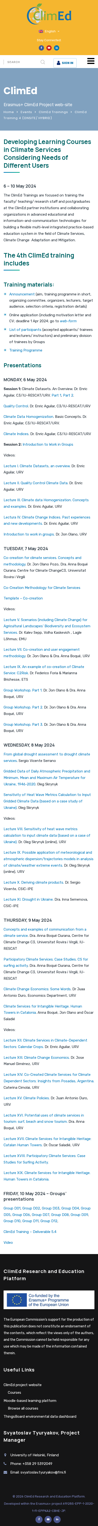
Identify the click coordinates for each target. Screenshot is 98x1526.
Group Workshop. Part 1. (23, 690)
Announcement (22, 294)
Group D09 (79, 1215)
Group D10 (12, 1221)
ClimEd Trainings (53, 112)
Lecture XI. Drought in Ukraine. (29, 899)
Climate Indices (16, 434)
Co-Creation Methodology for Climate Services (42, 588)
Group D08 (60, 1215)
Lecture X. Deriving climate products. (34, 882)
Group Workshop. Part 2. (23, 707)
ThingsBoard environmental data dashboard (40, 1416)
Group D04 (70, 1208)
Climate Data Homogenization (28, 417)
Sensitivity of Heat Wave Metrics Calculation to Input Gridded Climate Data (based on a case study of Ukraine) (47, 801)
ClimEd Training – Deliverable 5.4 (30, 1232)
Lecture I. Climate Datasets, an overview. (37, 466)
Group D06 (21, 1215)
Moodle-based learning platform (30, 1401)
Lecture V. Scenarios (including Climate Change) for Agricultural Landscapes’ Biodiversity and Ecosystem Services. (47, 626)
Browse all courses (23, 1408)
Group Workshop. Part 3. (23, 724)
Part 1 (56, 395)
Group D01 (12, 1208)
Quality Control (16, 406)
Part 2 (68, 395)
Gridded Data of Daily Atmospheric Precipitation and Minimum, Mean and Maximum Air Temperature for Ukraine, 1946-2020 (47, 777)
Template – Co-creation (23, 598)
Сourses (14, 1392)
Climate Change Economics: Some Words (37, 989)
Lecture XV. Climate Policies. (27, 1098)
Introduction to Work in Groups (48, 444)
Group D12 (48, 1221)
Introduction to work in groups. (30, 534)
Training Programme (25, 350)
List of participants (25, 330)
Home (9, 112)
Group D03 (50, 1208)
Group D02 (31, 1208)
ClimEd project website (23, 1385)
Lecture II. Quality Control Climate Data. (36, 483)
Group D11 (30, 1221)
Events (26, 112)
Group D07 (40, 1215)
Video (8, 1242)
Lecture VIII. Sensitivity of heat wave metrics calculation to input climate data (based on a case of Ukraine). (47, 835)
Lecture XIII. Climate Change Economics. (37, 1057)
